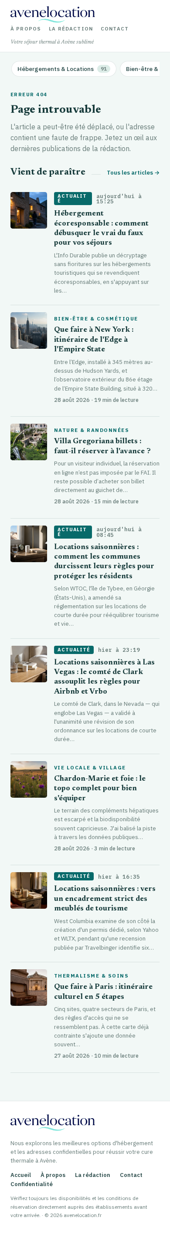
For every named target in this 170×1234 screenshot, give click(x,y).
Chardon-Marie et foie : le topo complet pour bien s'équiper (100, 788)
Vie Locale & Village (90, 767)
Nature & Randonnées (91, 430)
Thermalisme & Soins (91, 975)
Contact (115, 28)
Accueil (20, 1175)
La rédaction (71, 28)
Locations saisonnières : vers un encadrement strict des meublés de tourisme (105, 899)
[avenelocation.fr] (52, 14)
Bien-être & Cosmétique (96, 318)
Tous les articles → (133, 172)
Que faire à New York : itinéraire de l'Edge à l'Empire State (93, 340)
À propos (25, 28)
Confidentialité (31, 1184)
